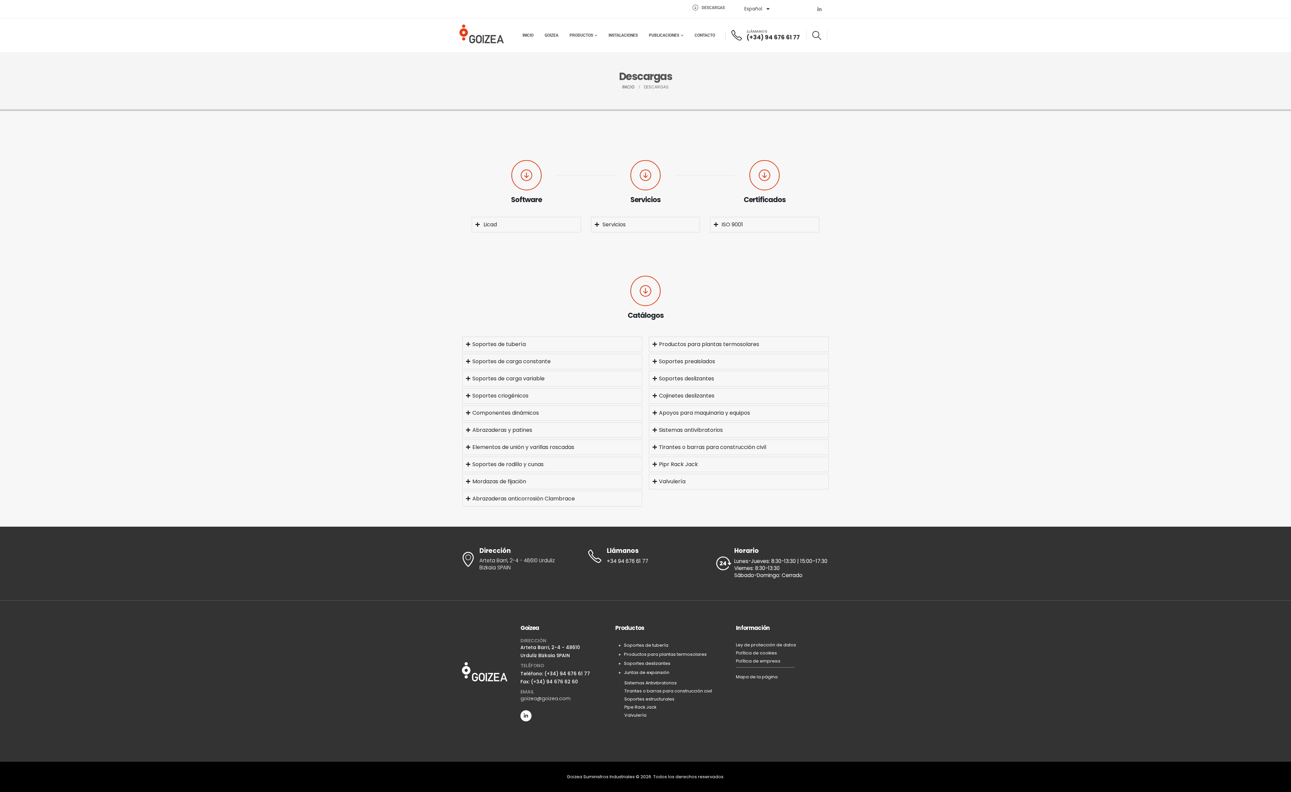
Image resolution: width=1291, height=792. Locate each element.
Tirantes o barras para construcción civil (668, 691)
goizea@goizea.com (545, 698)
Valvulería (635, 715)
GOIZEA (551, 35)
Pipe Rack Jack (640, 707)
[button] (817, 35)
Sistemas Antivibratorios (650, 683)
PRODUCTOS (581, 35)
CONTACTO (705, 35)
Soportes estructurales (649, 699)
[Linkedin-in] (526, 715)
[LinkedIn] (819, 9)
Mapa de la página (757, 677)
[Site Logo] (481, 35)
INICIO (528, 35)
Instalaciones (623, 35)
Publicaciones (664, 35)
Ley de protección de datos (766, 645)
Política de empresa (758, 661)
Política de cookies (756, 653)
